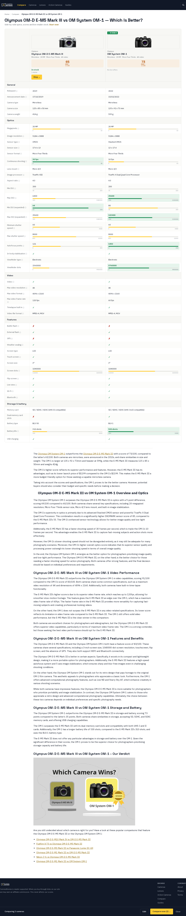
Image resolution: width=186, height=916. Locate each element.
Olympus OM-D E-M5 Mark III (98, 453)
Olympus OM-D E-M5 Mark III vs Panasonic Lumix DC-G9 (64, 848)
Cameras (32, 5)
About (180, 887)
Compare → (162, 911)
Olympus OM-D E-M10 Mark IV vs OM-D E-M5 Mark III (63, 839)
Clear (178, 911)
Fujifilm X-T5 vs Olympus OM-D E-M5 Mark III (59, 843)
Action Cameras (55, 5)
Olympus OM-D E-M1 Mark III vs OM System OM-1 (61, 861)
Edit (144, 911)
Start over (54, 24)
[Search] (183, 5)
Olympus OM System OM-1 (51, 453)
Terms (180, 895)
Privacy (181, 891)
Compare (21, 5)
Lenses (42, 5)
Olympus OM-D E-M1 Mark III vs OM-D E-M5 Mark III (63, 852)
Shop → (36, 77)
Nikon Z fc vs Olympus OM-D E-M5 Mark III (58, 857)
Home (7, 14)
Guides (68, 5)
